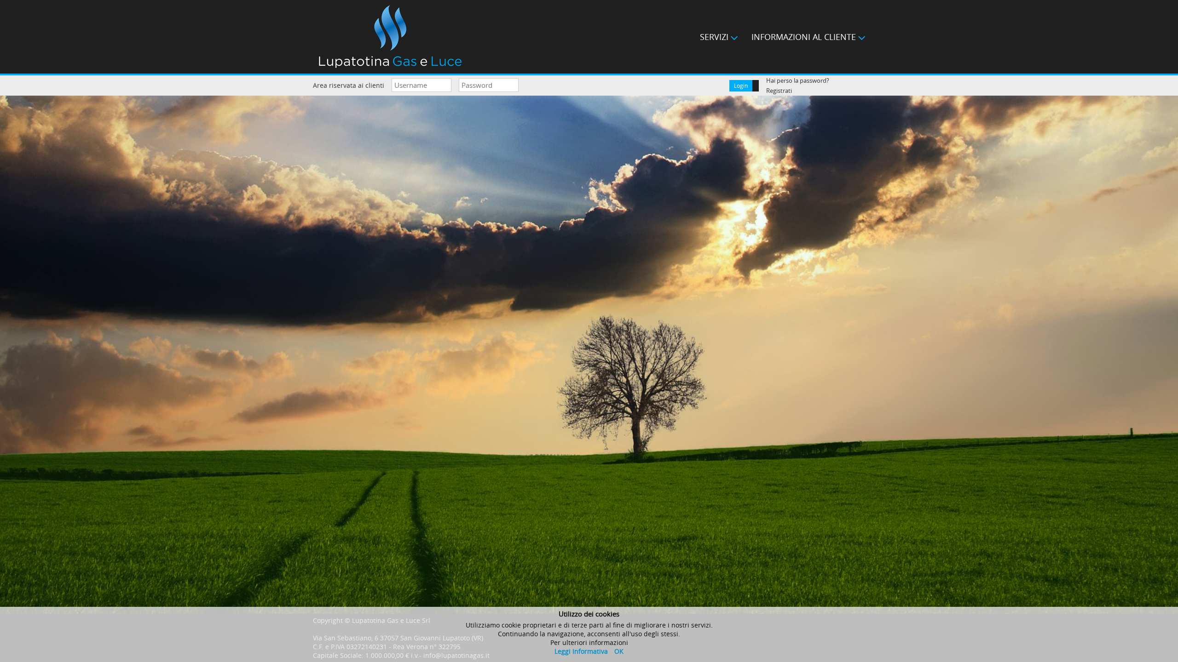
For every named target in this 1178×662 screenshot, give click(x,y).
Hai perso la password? (797, 80)
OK (619, 651)
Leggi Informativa (581, 651)
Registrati (779, 90)
